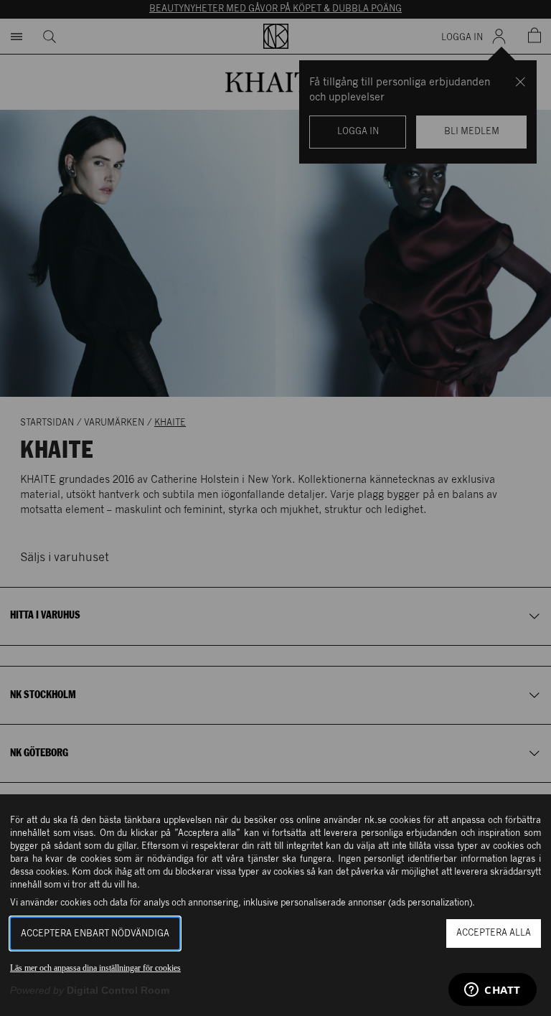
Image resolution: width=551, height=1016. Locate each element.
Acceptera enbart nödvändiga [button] (95, 934)
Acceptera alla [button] (493, 933)
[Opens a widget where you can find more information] (492, 991)
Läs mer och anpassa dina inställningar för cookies (95, 968)
